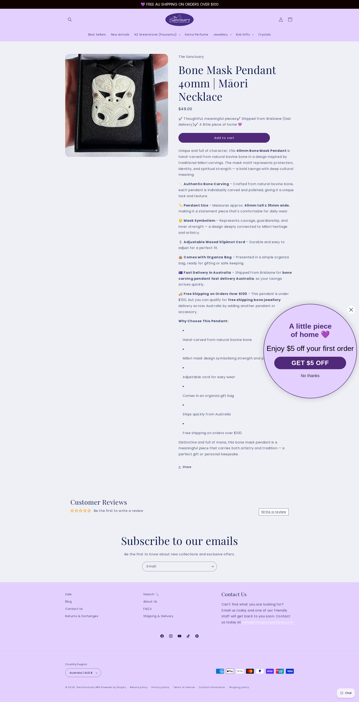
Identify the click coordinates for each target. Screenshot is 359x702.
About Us (150, 601)
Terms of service (184, 687)
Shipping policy (239, 687)
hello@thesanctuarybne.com (267, 622)
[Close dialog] (351, 310)
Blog (68, 601)
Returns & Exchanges (81, 616)
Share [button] (187, 467)
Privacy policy (160, 687)
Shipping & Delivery (158, 616)
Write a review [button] (273, 511)
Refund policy (139, 687)
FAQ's (147, 609)
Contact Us (74, 609)
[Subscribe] (212, 566)
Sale (68, 594)
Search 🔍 (151, 594)
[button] (69, 19)
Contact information (212, 687)
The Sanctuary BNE (88, 687)
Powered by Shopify (113, 687)
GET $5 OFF (310, 362)
